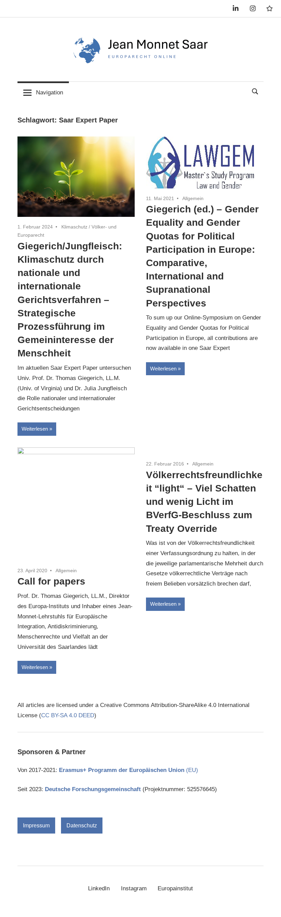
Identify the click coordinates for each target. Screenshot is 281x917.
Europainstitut (175, 888)
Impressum (36, 825)
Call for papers (51, 581)
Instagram (134, 888)
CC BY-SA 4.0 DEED (67, 715)
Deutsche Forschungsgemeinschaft (93, 789)
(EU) (128, 770)
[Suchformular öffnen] (255, 91)
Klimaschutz (74, 227)
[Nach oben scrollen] (269, 905)
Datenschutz (81, 825)
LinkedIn (99, 888)
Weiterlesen (35, 429)
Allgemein (193, 198)
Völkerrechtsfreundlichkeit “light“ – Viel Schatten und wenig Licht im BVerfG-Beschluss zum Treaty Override (204, 502)
